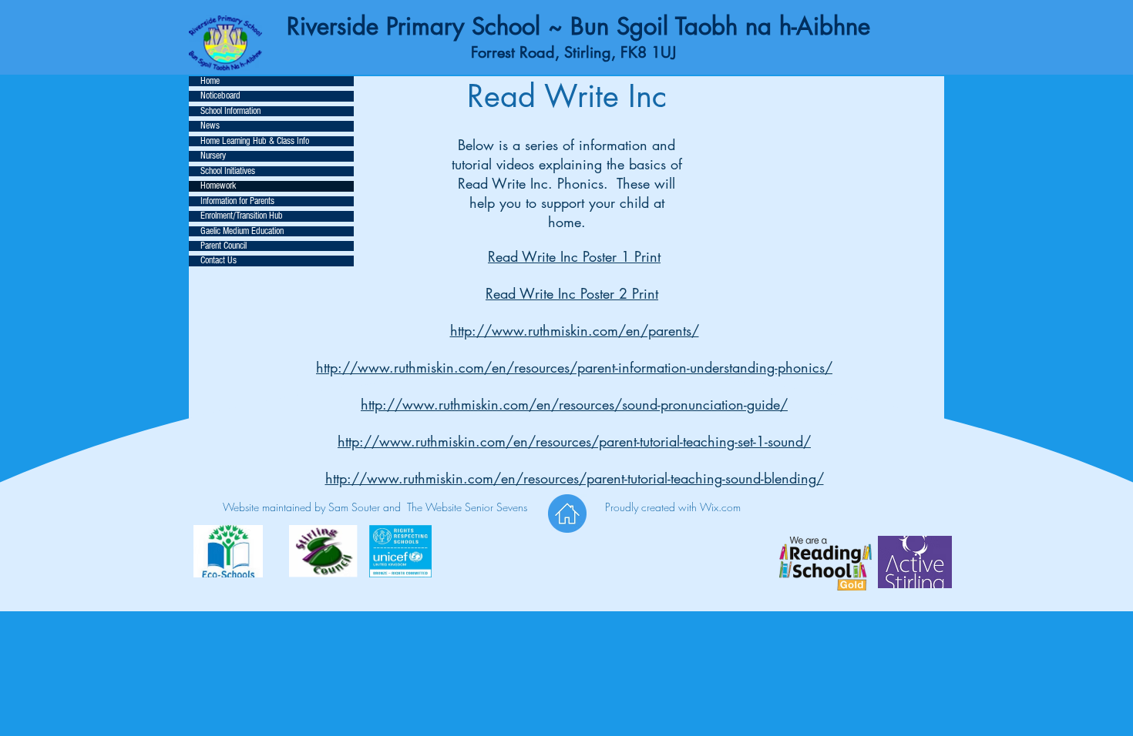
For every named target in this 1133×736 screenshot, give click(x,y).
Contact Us (218, 261)
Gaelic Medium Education (242, 231)
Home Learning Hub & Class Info (254, 141)
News (210, 126)
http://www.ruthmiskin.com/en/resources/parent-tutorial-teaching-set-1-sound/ (574, 441)
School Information (230, 111)
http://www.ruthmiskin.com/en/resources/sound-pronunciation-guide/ (574, 404)
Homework (218, 186)
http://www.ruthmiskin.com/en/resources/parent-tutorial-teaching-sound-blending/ (574, 478)
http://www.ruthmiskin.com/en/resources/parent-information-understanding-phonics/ (574, 367)
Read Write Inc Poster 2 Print (572, 293)
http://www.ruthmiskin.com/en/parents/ (574, 330)
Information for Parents (237, 201)
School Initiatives (227, 171)
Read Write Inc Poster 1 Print (574, 256)
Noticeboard (220, 96)
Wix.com (720, 507)
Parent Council (223, 246)
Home (210, 81)
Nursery (213, 156)
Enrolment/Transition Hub (241, 216)
